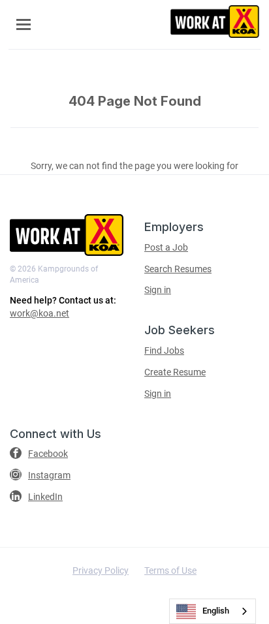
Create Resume (175, 372)
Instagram (49, 475)
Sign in (157, 290)
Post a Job (166, 247)
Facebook (48, 453)
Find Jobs (164, 350)
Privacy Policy (100, 570)
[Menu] (23, 24)
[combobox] (212, 611)
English (215, 611)
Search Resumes (178, 269)
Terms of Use (170, 570)
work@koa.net (39, 313)
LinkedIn (45, 496)
